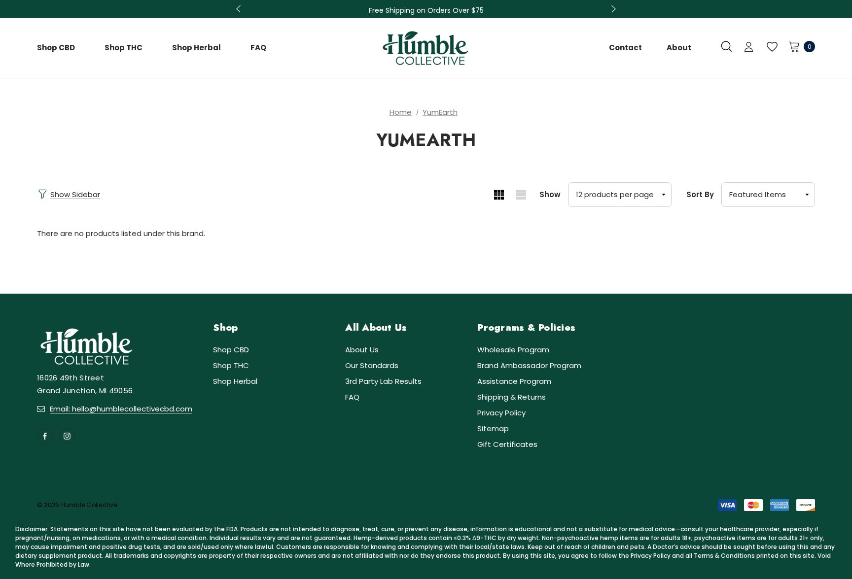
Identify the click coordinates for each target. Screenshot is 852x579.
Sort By (700, 194)
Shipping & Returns (511, 397)
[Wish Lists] (771, 47)
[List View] (521, 194)
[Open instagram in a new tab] (67, 436)
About (679, 47)
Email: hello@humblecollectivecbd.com (121, 409)
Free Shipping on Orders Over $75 (426, 10)
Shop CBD (231, 349)
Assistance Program (514, 381)
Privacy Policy (501, 413)
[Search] (726, 46)
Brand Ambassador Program (529, 365)
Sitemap (493, 428)
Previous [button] (240, 9)
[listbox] (768, 194)
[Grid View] (499, 194)
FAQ (352, 397)
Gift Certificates (507, 444)
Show (550, 194)
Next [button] (612, 9)
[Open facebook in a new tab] (45, 436)
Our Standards (371, 365)
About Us (362, 349)
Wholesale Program (513, 349)
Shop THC (231, 365)
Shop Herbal (235, 381)
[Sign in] (749, 47)
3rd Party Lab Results (383, 381)
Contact (625, 47)
